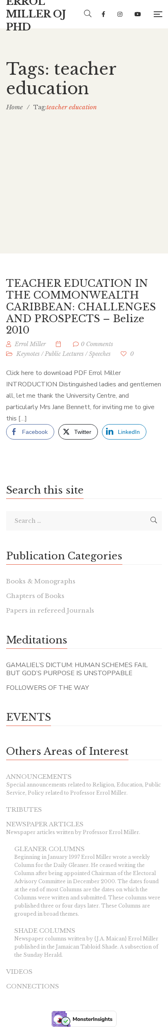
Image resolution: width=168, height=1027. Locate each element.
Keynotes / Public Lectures (50, 354)
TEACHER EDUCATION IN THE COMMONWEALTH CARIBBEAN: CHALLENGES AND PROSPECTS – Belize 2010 (81, 306)
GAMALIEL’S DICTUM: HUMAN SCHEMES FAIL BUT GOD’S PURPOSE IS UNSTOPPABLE (77, 669)
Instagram (119, 14)
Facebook (103, 14)
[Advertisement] (84, 198)
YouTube (138, 14)
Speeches (100, 354)
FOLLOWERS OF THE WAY (47, 687)
